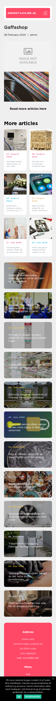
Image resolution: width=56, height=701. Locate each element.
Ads (28, 674)
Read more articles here (28, 109)
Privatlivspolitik (32, 696)
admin (33, 34)
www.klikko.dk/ (31, 658)
